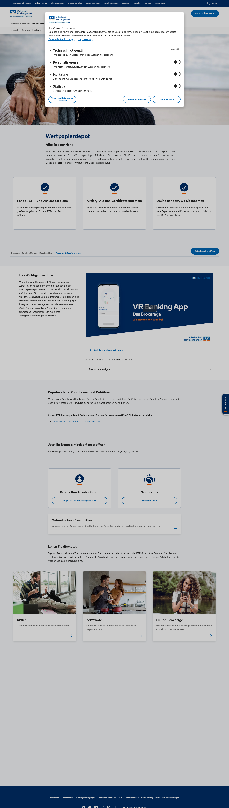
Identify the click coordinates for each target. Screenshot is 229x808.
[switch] (177, 62)
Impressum (84, 39)
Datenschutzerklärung (60, 39)
